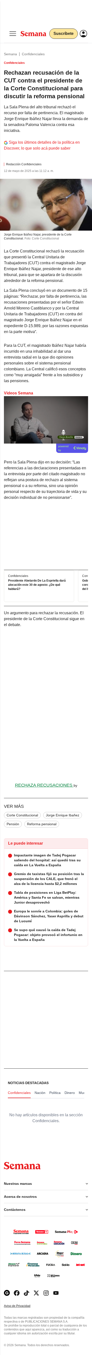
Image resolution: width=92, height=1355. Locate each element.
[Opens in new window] (17, 1293)
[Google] (7, 1293)
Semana (10, 54)
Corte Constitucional (22, 815)
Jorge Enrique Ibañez (62, 815)
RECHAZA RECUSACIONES (44, 785)
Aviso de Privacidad (22, 1306)
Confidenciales (33, 54)
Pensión (13, 824)
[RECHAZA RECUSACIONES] (46, 705)
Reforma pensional (41, 824)
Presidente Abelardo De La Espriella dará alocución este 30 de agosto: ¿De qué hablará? (37, 585)
